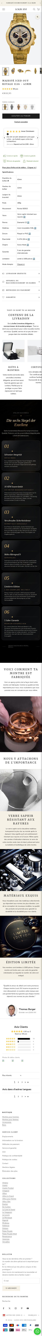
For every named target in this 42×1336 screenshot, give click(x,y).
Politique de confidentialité (12, 1156)
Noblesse (5, 1226)
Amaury (5, 1183)
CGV (4, 1152)
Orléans (5, 1228)
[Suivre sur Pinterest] (22, 1308)
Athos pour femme (9, 1199)
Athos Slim (6, 1201)
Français (32, 1315)
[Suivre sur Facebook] (3, 1308)
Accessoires (6, 1122)
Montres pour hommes (10, 1117)
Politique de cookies (9, 1160)
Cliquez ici (21, 264)
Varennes (5, 1239)
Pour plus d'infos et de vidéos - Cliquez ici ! (19, 167)
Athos (4, 1193)
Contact (5, 1163)
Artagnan (5, 1191)
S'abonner (11, 1288)
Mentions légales (8, 1167)
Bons (4, 1125)
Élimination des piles (10, 1171)
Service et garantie (9, 1148)
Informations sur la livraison (12, 1140)
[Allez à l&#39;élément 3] (20, 71)
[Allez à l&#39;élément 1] (5, 72)
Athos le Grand (8, 1196)
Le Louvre (6, 1215)
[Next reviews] (37, 137)
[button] (7, 89)
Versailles (6, 1242)
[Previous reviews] (4, 137)
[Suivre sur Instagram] (15, 1308)
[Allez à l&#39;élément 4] (28, 71)
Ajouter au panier (21, 116)
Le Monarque (7, 1218)
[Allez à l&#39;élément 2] (13, 71)
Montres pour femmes (10, 1119)
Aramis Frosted (8, 1188)
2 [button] (18, 1082)
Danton (5, 1204)
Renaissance (7, 1236)
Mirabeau (5, 1223)
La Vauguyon (7, 1212)
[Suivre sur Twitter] (9, 1308)
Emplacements (7, 1136)
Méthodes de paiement (10, 1144)
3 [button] (22, 1082)
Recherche (6, 1301)
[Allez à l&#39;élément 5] (35, 71)
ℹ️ (24, 217)
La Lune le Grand (8, 1210)
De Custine (6, 1207)
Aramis (4, 1185)
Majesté (5, 1220)
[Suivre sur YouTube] (28, 1308)
